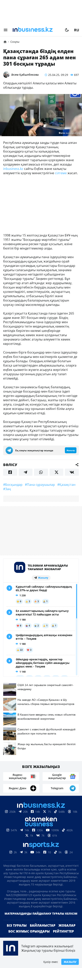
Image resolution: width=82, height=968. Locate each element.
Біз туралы (17, 925)
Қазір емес (50, 962)
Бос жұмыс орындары (29, 931)
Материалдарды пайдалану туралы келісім (41, 913)
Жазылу (70, 962)
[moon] (67, 30)
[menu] (5, 30)
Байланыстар (42, 925)
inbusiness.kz (13, 169)
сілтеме (61, 173)
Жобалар (67, 925)
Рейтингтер (63, 931)
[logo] (36, 30)
